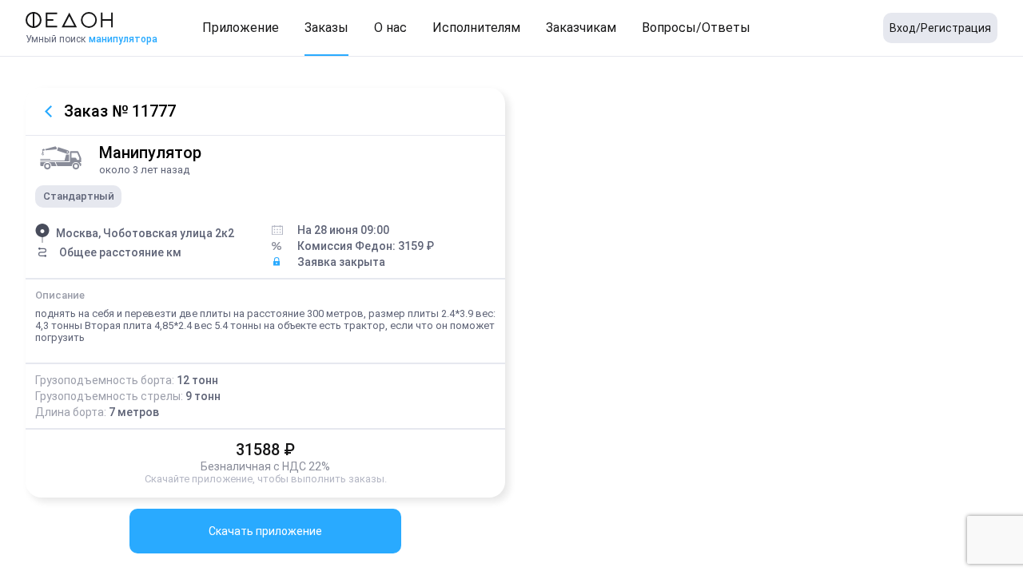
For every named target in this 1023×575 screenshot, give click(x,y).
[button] (240, 28)
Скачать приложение (265, 531)
